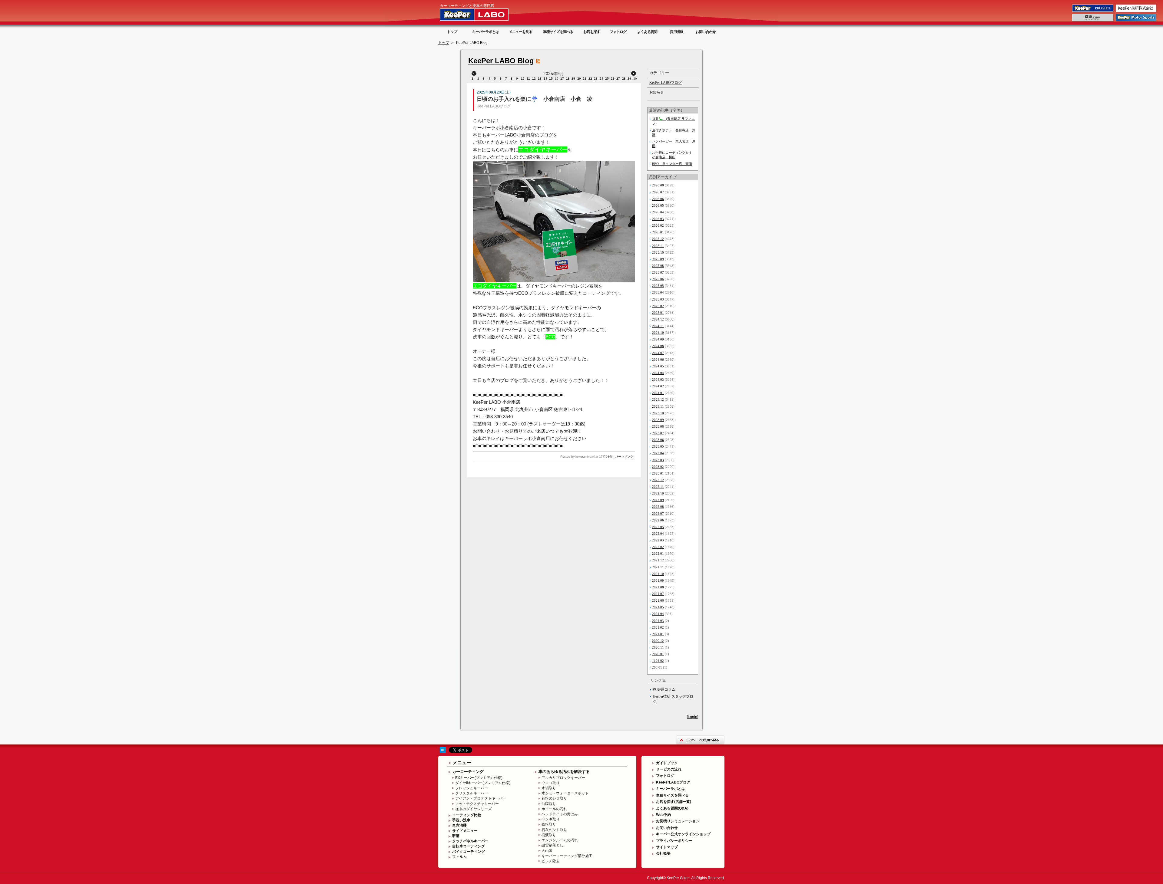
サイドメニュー (465, 831)
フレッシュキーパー (471, 788)
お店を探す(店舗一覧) (673, 802)
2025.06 (658, 279)
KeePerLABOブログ (673, 782)
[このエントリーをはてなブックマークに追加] (443, 752)
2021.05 (658, 607)
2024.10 (658, 332)
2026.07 (658, 192)
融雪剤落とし (552, 845)
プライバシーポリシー (674, 841)
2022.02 (658, 547)
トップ (452, 32)
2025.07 (658, 272)
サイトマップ (667, 847)
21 (584, 78)
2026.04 (658, 212)
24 (601, 78)
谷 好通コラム (664, 689)
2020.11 (658, 647)
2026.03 (658, 219)
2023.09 (658, 420)
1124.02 (658, 660)
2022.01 (658, 553)
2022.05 (658, 527)
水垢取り (549, 788)
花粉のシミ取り (554, 798)
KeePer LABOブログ (494, 106)
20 (579, 78)
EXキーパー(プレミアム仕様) (478, 778)
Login (692, 717)
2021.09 (658, 580)
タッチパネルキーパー (470, 841)
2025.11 (658, 246)
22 (590, 78)
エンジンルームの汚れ (560, 840)
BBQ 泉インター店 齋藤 (672, 164)
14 (545, 78)
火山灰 (547, 851)
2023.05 (658, 446)
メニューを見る (520, 32)
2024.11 (658, 326)
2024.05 (658, 366)
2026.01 (658, 232)
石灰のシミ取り (554, 830)
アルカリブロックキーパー (563, 778)
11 (528, 78)
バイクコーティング (468, 851)
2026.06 (658, 199)
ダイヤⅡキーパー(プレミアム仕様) (482, 783)
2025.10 (658, 252)
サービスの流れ (668, 769)
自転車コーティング (468, 846)
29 (629, 78)
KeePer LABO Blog (501, 61)
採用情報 (676, 32)
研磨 (455, 836)
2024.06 (658, 359)
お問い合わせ (706, 32)
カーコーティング (468, 771)
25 (607, 78)
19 (573, 78)
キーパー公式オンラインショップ (683, 834)
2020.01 (658, 654)
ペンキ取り (551, 819)
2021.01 (658, 634)
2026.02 (658, 225)
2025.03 (658, 299)
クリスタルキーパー (471, 793)
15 (551, 78)
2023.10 (658, 413)
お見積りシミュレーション (678, 821)
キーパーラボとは (485, 32)
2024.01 (658, 393)
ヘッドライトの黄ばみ (560, 814)
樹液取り (549, 835)
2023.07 (658, 433)
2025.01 (658, 312)
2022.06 (658, 520)
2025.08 (658, 266)
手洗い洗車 (461, 820)
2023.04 (658, 453)
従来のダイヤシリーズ (473, 809)
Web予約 (663, 815)
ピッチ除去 (551, 861)
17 (562, 78)
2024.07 (658, 353)
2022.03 (658, 540)
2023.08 (658, 426)
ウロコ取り (551, 783)
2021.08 (658, 587)
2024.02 (658, 386)
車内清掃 (459, 825)
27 (618, 78)
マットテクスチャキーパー (477, 804)
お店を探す (591, 32)
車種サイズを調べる (558, 32)
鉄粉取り (549, 824)
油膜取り (549, 804)
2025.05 (658, 286)
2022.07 (658, 513)
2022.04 (658, 533)
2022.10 (658, 493)
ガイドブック (667, 763)
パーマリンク (624, 456)
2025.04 (658, 292)
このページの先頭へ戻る (700, 739)
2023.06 (658, 440)
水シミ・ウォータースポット (565, 793)
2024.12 (658, 319)
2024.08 (658, 346)
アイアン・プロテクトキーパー (480, 798)
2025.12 (658, 239)
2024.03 (658, 379)
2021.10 (658, 574)
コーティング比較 (466, 815)
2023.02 (658, 466)
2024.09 (658, 339)
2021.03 (658, 621)
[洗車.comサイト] (1093, 21)
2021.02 (658, 627)
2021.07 (658, 594)
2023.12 (658, 399)
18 (568, 78)
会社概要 (663, 853)
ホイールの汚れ (554, 809)
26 (613, 78)
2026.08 (658, 185)
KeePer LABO (483, 14)
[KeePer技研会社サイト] (1136, 11)
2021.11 (658, 567)
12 (534, 78)
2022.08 (658, 506)
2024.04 (658, 373)
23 (596, 78)
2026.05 (658, 205)
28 (624, 78)
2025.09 (658, 259)
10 (523, 78)
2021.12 (658, 560)
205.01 (657, 667)
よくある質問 (647, 32)
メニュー (462, 762)
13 (540, 78)
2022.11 (658, 486)
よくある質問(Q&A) (672, 808)
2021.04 (658, 614)
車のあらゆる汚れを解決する (564, 771)
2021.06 (658, 600)
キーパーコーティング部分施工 (567, 856)
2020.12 (658, 640)
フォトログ (618, 32)
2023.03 (658, 460)
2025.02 (658, 306)
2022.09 (658, 500)
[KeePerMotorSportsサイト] (1136, 21)
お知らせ (656, 92)
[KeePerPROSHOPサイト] (1093, 11)
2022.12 (658, 480)
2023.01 (658, 473)
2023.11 (658, 406)
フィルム (459, 857)
